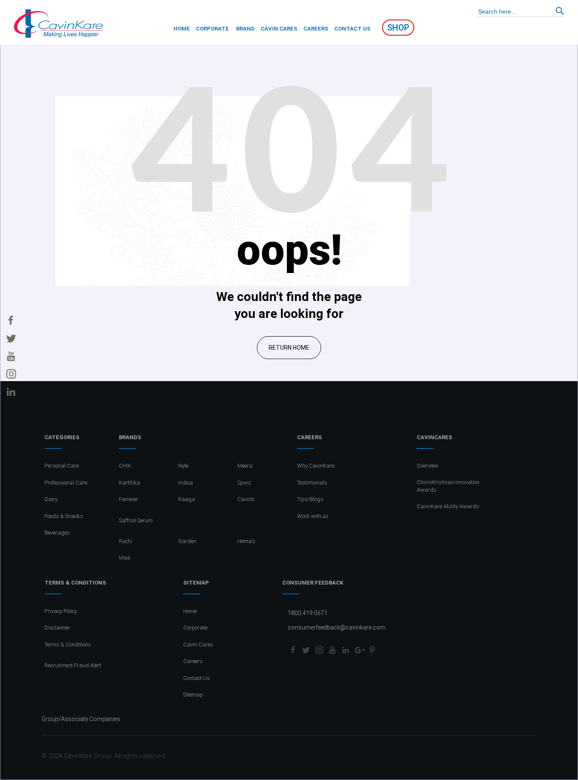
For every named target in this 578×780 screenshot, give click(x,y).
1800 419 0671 (308, 613)
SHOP (398, 27)
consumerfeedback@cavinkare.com (336, 627)
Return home (289, 347)
